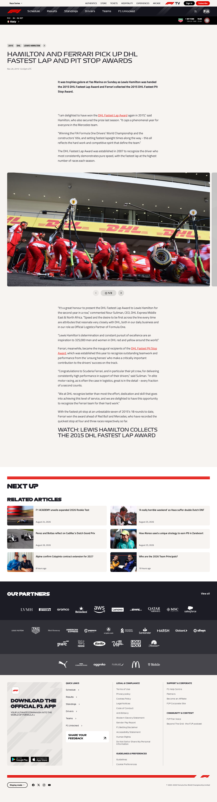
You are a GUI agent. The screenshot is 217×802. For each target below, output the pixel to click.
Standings (71, 11)
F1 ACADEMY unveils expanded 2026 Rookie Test (62, 510)
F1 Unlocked (126, 11)
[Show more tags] (44, 45)
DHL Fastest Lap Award (113, 115)
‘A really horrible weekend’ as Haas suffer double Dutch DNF (171, 510)
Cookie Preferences (126, 764)
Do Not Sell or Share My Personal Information (133, 743)
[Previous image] (96, 293)
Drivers (90, 11)
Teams (106, 11)
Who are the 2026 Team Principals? (158, 556)
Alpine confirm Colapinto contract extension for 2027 (64, 556)
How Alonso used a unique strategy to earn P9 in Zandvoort (171, 533)
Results (52, 11)
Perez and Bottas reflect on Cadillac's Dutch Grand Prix (65, 533)
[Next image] (121, 293)
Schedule (33, 11)
